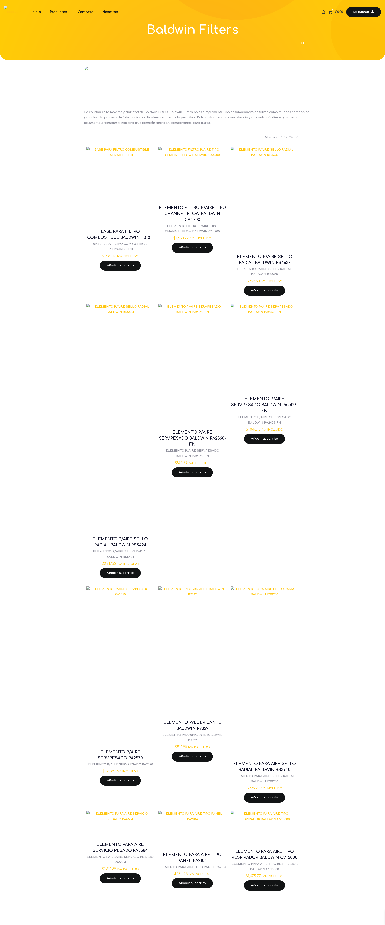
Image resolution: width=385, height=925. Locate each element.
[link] (281, 137)
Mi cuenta (361, 12)
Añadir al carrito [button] (120, 265)
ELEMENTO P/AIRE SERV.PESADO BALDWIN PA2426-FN (264, 405)
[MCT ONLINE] (12, 12)
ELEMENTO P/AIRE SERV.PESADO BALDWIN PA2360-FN (192, 438)
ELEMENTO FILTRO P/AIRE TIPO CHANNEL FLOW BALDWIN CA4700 (192, 213)
